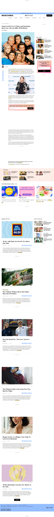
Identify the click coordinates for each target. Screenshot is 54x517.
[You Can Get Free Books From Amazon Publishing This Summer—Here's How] (40, 41)
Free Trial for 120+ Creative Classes (26, 13)
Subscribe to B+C (23, 197)
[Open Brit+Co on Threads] (7, 509)
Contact (19, 505)
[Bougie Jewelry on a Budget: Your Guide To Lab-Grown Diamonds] (40, 46)
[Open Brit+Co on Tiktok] (8, 509)
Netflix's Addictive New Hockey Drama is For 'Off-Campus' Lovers (14, 177)
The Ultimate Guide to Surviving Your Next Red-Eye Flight (16, 390)
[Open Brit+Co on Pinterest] (3, 509)
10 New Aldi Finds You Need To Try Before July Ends (16, 242)
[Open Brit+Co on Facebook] (1, 509)
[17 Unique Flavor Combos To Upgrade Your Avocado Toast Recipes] (23, 173)
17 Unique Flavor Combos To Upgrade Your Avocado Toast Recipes (30, 172)
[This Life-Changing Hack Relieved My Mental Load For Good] (40, 57)
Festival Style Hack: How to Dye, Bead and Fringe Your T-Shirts (47, 235)
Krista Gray (5, 393)
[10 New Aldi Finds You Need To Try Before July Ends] (17, 229)
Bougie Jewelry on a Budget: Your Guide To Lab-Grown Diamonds (47, 46)
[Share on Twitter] (3, 75)
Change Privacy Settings (29, 506)
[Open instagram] (5, 15)
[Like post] (3, 80)
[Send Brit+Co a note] (12, 15)
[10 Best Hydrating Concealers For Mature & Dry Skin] (7, 173)
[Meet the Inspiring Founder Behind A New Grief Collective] (40, 51)
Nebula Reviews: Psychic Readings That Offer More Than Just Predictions (47, 223)
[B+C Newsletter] (27, 191)
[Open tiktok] (10, 15)
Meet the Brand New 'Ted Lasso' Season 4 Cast (16, 340)
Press (4, 505)
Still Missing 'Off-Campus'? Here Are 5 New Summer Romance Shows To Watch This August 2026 (30, 177)
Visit (2, 202)
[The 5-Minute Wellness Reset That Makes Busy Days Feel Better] (17, 277)
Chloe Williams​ (5, 343)
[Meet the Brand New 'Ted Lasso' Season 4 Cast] (17, 327)
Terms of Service (15, 506)
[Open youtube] (7, 15)
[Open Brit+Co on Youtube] (5, 509)
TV (9, 23)
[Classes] (44, 191)
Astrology (45, 221)
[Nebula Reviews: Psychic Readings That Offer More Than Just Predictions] (38, 223)
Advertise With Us (8, 505)
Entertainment (6, 23)
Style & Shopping (45, 233)
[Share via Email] (3, 77)
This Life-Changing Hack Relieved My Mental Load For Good (48, 57)
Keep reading (20, 252)
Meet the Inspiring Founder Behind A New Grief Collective (48, 51)
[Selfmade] (10, 191)
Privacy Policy (20, 506)
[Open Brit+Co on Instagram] (4, 509)
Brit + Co (5, 441)
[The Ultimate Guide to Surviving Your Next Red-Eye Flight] (17, 375)
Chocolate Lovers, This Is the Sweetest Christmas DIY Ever (47, 240)
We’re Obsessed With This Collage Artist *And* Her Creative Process (47, 229)
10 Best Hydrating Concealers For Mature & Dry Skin (14, 172)
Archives (24, 506)
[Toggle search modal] (45, 15)
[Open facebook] (2, 15)
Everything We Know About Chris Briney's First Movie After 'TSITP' (47, 172)
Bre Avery (5, 245)
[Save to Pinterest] (3, 73)
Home (2, 23)
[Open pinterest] (4, 15)
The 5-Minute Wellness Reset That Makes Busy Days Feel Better (16, 293)
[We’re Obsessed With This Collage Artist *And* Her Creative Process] (38, 229)
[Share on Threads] (3, 78)
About (2, 505)
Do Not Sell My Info (24, 505)
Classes (37, 197)
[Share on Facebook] (3, 72)
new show (12, 69)
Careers (16, 505)
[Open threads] (9, 15)
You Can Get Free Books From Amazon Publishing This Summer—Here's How (48, 41)
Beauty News (46, 44)
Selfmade (4, 197)
